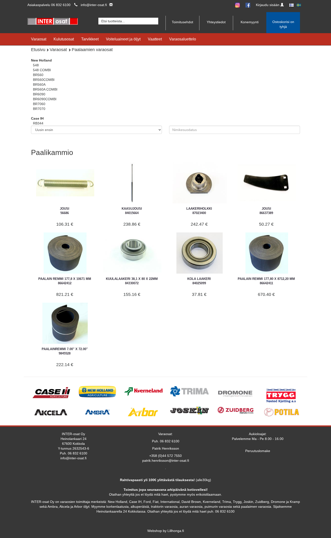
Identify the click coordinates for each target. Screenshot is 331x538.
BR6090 (39, 94)
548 (36, 65)
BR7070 (39, 109)
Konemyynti (250, 22)
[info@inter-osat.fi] (110, 5)
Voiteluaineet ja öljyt (123, 39)
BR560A (39, 84)
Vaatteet (155, 39)
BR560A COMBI (45, 89)
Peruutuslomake (257, 451)
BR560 (38, 75)
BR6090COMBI (44, 99)
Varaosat (38, 39)
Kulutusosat (64, 39)
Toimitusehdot (182, 22)
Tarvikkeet (90, 39)
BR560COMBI (44, 80)
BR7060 (39, 104)
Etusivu (38, 49)
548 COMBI (42, 70)
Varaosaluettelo (182, 39)
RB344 (38, 123)
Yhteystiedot (216, 22)
